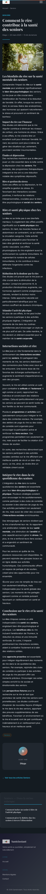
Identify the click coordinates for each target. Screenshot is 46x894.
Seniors (13, 8)
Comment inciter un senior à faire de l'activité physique (21, 810)
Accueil (5, 8)
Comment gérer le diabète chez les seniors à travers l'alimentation (20, 819)
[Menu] (41, 2)
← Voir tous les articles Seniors (16, 778)
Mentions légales (9, 874)
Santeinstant (18, 841)
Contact (5, 879)
